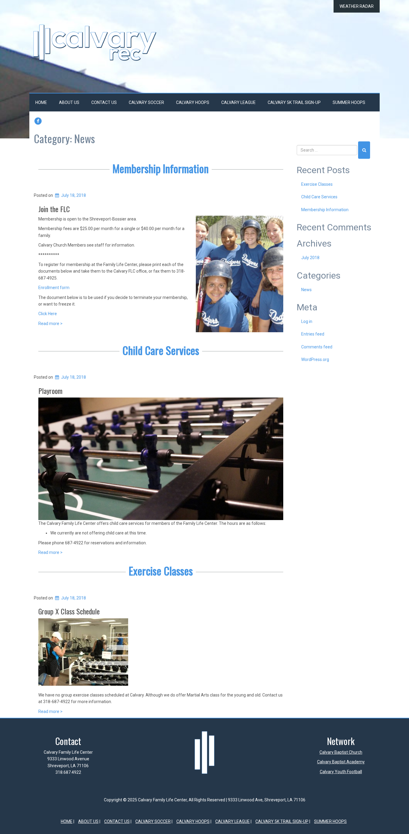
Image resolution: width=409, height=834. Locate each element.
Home (41, 102)
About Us (69, 102)
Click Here (47, 313)
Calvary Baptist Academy (341, 761)
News (306, 289)
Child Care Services (160, 350)
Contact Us (104, 102)
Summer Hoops (349, 102)
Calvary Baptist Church (340, 752)
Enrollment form (53, 287)
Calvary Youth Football (341, 771)
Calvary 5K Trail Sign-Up (294, 102)
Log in (306, 321)
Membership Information (161, 168)
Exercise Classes (161, 570)
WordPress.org (315, 359)
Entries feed (312, 334)
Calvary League (238, 102)
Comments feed (316, 347)
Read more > (50, 323)
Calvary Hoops (192, 102)
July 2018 (310, 257)
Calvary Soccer (146, 102)
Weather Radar (357, 6)
